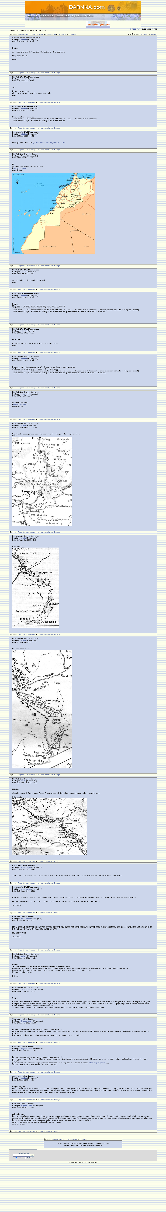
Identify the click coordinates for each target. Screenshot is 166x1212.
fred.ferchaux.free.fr (20, 404)
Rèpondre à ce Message (27, 73)
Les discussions (37, 34)
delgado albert (26, 1021)
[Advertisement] (55, 24)
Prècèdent (144, 34)
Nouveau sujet (50, 34)
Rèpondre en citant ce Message (48, 73)
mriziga (24, 1078)
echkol (23, 79)
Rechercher (62, 34)
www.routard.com (19, 168)
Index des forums (24, 34)
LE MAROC (134, 29)
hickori (23, 956)
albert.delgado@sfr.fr (97, 1063)
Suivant (153, 34)
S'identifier (72, 34)
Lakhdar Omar (26, 989)
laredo (23, 425)
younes (23, 394)
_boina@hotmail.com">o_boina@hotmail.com (50, 143)
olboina (24, 40)
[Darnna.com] (83, 11)
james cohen (26, 867)
